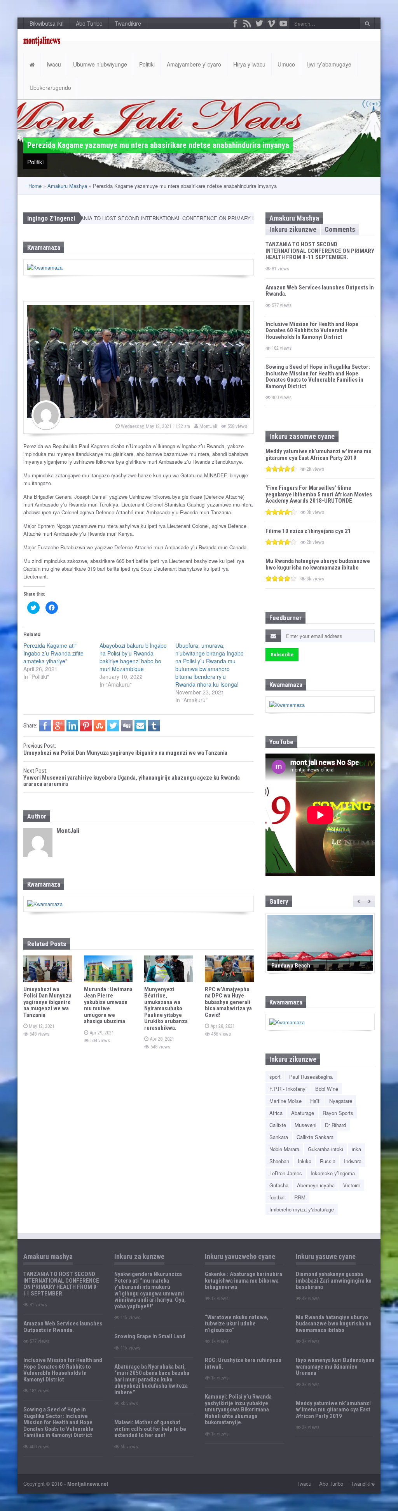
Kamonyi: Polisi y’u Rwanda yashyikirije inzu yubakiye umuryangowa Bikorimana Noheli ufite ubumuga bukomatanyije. (238, 1409)
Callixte (277, 1125)
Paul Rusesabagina (311, 1076)
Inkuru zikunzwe (292, 229)
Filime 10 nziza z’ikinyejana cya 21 (308, 531)
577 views (281, 305)
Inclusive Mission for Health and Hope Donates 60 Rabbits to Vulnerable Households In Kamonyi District (311, 330)
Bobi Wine (326, 1088)
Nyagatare (340, 1100)
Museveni (305, 1125)
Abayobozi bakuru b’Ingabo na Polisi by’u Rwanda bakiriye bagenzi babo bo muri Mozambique (133, 657)
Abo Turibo (89, 23)
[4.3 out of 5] (281, 512)
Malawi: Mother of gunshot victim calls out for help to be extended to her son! (150, 1429)
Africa (276, 1113)
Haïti (315, 1100)
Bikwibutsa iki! (47, 23)
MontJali (207, 426)
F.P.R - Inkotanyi (288, 1088)
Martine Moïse (285, 1100)
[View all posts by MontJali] (46, 414)
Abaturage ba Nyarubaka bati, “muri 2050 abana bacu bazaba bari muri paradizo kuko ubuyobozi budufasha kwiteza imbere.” (151, 1379)
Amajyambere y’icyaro (194, 64)
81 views (280, 268)
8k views (128, 1403)
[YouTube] (283, 23)
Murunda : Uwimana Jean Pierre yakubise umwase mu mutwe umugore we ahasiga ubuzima (108, 1005)
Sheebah (279, 1161)
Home (35, 185)
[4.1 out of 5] (281, 542)
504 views (99, 1040)
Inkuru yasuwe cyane (326, 1256)
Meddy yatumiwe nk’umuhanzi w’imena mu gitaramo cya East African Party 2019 (318, 454)
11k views (129, 1317)
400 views (281, 397)
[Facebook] (235, 23)
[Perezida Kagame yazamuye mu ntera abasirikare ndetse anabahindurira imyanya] (138, 361)
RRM (299, 1197)
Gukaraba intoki (325, 1149)
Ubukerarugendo (50, 87)
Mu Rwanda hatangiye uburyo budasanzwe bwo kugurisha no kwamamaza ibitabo (317, 564)
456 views (220, 1033)
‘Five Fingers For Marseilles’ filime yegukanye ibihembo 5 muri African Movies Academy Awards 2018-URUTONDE (318, 494)
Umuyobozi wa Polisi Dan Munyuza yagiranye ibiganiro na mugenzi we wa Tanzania (47, 1002)
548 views (159, 1046)
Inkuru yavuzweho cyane (240, 1256)
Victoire (351, 1185)
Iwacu (54, 64)
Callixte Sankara (315, 1137)
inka (356, 1149)
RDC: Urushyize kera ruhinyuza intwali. (243, 1363)
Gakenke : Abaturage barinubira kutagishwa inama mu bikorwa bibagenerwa (243, 1280)
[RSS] (247, 23)
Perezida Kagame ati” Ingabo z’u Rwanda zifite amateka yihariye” (53, 653)
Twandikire (128, 23)
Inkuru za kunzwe (139, 1256)
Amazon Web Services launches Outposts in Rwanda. (319, 291)
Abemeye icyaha (316, 1185)
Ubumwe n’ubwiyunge (100, 64)
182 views (281, 348)
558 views (236, 426)
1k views (219, 1298)
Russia (327, 1161)
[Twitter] (259, 23)
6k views (128, 1446)
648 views (38, 1033)
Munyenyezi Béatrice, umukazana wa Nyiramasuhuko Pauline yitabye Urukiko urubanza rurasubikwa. (166, 1008)
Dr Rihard (335, 1125)
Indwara (352, 1161)
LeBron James (285, 1173)
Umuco (286, 64)
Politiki (147, 64)
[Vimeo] (271, 23)
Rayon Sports (338, 1113)
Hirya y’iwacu (249, 64)
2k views (314, 469)
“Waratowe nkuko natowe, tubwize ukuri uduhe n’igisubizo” (237, 1324)
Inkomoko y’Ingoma (333, 1173)
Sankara (278, 1137)
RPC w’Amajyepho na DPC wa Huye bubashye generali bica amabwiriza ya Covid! (228, 1002)
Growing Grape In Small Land (149, 1336)
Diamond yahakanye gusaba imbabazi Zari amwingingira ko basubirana (334, 1280)
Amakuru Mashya (67, 185)
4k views (310, 1298)
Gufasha (278, 1185)
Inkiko (304, 1161)
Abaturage (302, 1113)
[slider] (281, 469)
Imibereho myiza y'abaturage (301, 1209)
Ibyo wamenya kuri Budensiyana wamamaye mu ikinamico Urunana (335, 1366)
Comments (340, 229)
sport (275, 1076)
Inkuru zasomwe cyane (302, 436)
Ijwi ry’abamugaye (329, 64)
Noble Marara (284, 1149)
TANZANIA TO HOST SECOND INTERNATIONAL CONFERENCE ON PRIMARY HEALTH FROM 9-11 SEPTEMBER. (169, 218)
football (277, 1197)
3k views (314, 512)
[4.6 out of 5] (281, 469)
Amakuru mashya (48, 1256)
